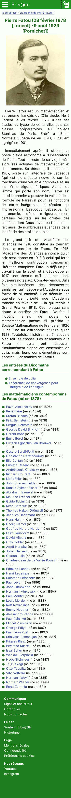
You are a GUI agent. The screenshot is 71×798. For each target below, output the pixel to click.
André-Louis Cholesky (22, 470)
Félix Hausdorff (17, 533)
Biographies (9, 12)
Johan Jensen (16, 551)
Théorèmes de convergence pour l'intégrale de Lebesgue (33, 385)
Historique (12, 732)
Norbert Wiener (17, 682)
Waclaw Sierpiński (19, 655)
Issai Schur (14, 650)
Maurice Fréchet (18, 497)
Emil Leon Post (17, 632)
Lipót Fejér (14, 479)
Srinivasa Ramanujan (21, 637)
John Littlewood (18, 587)
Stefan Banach (17, 416)
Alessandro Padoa (19, 614)
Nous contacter (15, 714)
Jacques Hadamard (20, 515)
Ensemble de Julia (22, 378)
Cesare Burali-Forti (20, 451)
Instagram (11, 774)
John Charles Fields (20, 483)
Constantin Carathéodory (25, 456)
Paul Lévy (13, 582)
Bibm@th (20, 4)
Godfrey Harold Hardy (22, 528)
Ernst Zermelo (16, 687)
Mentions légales (16, 745)
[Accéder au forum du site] (66, 4)
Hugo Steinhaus (18, 659)
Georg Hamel (16, 524)
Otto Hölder (15, 542)
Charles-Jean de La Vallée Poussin (31, 560)
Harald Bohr (15, 434)
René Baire (14, 411)
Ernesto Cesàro (17, 465)
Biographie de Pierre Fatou (36, 12)
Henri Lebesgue (17, 573)
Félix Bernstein (17, 420)
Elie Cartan (14, 460)
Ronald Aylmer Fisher (21, 488)
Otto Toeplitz (16, 668)
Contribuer (12, 709)
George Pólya (16, 628)
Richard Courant (18, 474)
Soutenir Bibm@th (17, 727)
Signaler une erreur (18, 704)
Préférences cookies (19, 756)
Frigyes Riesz (16, 641)
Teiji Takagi (14, 664)
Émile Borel (14, 438)
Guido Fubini (15, 501)
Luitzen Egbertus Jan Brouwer (28, 443)
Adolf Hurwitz (16, 547)
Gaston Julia (15, 556)
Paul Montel (15, 596)
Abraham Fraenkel (19, 492)
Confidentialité (15, 750)
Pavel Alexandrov (19, 407)
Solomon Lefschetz (20, 578)
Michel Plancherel (19, 623)
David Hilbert (16, 538)
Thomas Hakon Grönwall (24, 510)
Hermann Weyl (17, 678)
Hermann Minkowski (21, 591)
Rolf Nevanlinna (17, 605)
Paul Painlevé (16, 619)
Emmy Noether (17, 610)
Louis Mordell (16, 600)
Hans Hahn (14, 519)
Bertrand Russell (18, 646)
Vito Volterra (15, 673)
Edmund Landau (18, 569)
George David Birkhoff (23, 429)
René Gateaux (16, 506)
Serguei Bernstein (19, 425)
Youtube (10, 769)
